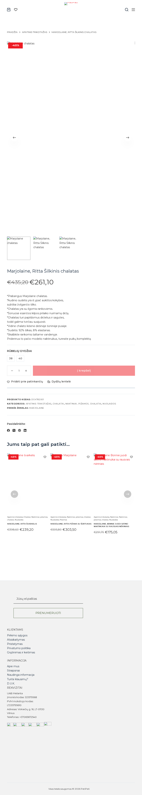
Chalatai (58, 403)
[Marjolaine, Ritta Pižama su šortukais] (71, 484)
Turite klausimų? (17, 679)
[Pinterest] (19, 430)
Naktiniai (114, 517)
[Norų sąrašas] (15, 9)
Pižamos (63, 520)
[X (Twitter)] (14, 430)
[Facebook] (8, 430)
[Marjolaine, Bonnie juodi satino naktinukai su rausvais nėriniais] (114, 484)
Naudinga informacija (20, 674)
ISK (92, 788)
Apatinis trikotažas (38, 403)
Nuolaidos (109, 403)
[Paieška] (126, 9)
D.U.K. (11, 683)
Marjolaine (36, 408)
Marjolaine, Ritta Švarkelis (22, 523)
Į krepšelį (84, 370)
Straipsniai (13, 670)
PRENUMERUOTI (48, 613)
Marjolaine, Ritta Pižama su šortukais (70, 523)
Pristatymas (15, 644)
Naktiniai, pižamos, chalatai (83, 403)
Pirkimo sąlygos (17, 635)
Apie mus (13, 666)
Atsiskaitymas (16, 639)
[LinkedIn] (25, 430)
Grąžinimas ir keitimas (21, 652)
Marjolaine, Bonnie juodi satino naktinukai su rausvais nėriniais (111, 524)
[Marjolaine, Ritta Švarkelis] (27, 484)
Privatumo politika (19, 648)
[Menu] (133, 9)
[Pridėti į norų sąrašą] (44, 456)
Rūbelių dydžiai (19, 351)
